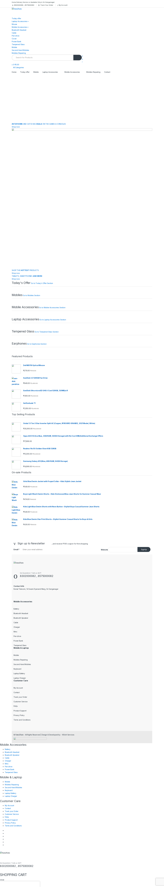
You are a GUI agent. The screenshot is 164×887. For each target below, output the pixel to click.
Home (14, 72)
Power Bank (16, 41)
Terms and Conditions (22, 720)
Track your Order (20, 697)
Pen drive (15, 36)
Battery (16, 609)
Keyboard (17, 669)
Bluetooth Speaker (21, 618)
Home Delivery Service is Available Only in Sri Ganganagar (33, 2)
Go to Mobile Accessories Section (52, 307)
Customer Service (20, 702)
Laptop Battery (19, 673)
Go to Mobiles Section (31, 295)
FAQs (16, 706)
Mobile (14, 47)
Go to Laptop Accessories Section (52, 320)
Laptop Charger (20, 678)
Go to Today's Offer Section (42, 283)
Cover (14, 39)
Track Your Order (46, 5)
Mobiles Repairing (19, 53)
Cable (14, 33)
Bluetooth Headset (19, 30)
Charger (17, 627)
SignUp (144, 549)
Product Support (20, 711)
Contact (107, 72)
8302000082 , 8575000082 (24, 5)
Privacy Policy (19, 715)
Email (16, 549)
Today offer (16, 18)
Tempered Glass (18, 44)
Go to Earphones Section (37, 344)
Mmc (15, 632)
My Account (63, 5)
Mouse (14, 24)
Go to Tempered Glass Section (47, 332)
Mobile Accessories (19, 27)
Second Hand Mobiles (20, 50)
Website (104, 550)
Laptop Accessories (19, 21)
